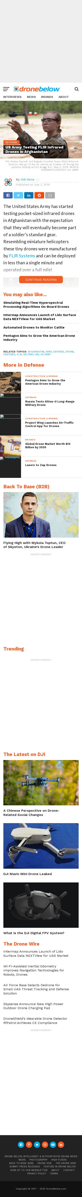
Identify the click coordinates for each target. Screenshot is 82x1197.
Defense (58, 351)
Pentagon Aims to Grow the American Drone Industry (39, 338)
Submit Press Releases (24, 1166)
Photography (38, 1159)
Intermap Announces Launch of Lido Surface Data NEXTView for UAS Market (39, 317)
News (31, 96)
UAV (37, 354)
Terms (54, 1173)
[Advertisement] (41, 41)
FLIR (19, 354)
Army (49, 351)
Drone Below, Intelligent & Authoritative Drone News (41, 1156)
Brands (47, 96)
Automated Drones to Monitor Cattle (34, 327)
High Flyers (59, 1159)
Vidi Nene (27, 179)
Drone (70, 351)
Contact (69, 1170)
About (63, 96)
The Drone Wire (66, 1163)
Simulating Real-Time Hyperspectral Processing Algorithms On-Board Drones (36, 305)
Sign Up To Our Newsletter (29, 1170)
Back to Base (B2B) (21, 1163)
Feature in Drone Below (60, 1166)
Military (28, 354)
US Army (45, 354)
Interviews (12, 96)
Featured (9, 354)
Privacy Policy (36, 1173)
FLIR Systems (22, 255)
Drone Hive (44, 1163)
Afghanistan (36, 351)
